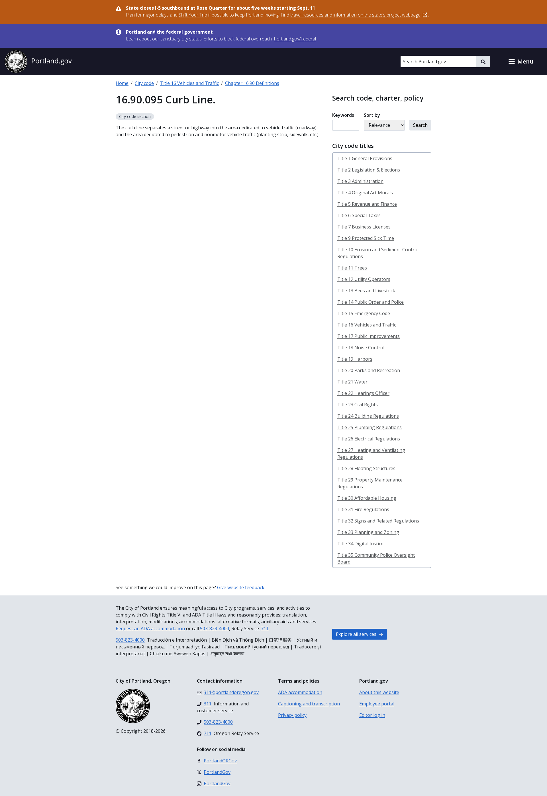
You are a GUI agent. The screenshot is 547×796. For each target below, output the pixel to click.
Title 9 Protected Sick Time (365, 238)
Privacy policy (292, 715)
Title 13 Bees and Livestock (366, 290)
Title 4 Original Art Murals (365, 192)
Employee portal (376, 704)
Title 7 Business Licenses (364, 227)
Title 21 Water (352, 382)
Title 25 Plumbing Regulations (369, 427)
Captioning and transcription (309, 704)
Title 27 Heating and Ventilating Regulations (371, 453)
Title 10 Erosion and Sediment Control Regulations (378, 253)
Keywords (343, 115)
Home (122, 83)
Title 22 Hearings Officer (363, 393)
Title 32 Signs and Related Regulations (378, 521)
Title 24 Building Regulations (368, 416)
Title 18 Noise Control (360, 347)
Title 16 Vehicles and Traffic (189, 83)
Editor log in (372, 715)
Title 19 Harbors (354, 359)
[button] (520, 62)
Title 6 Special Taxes (359, 215)
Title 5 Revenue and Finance (367, 204)
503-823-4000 (214, 628)
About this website (379, 692)
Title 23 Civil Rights (357, 404)
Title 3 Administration (360, 181)
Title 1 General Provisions (364, 158)
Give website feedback (240, 587)
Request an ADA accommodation (150, 628)
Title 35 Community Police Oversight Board (376, 558)
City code (144, 83)
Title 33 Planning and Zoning (368, 532)
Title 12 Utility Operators (363, 279)
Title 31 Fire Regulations (363, 509)
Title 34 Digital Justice (360, 543)
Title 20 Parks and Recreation (368, 370)
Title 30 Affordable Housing (366, 498)
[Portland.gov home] (38, 61)
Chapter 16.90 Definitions (252, 83)
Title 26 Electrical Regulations (368, 439)
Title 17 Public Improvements (368, 336)
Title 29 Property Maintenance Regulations (370, 483)
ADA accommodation (300, 692)
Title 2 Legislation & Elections (368, 170)
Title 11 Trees (352, 268)
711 (265, 628)
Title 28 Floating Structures (366, 468)
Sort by (372, 115)
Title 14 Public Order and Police (370, 302)
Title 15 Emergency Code (363, 313)
